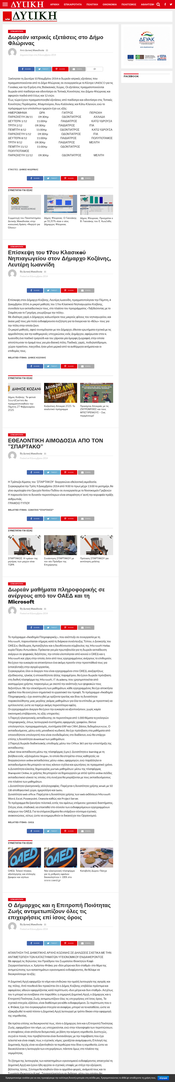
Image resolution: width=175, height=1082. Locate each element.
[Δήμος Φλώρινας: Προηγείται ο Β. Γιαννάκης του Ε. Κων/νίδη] (96, 213)
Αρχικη (54, 4)
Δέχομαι (163, 1078)
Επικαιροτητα (73, 4)
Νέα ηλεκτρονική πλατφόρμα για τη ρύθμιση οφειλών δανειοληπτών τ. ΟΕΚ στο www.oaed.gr (59, 875)
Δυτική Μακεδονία (34, 50)
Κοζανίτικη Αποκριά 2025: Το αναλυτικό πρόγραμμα (59, 408)
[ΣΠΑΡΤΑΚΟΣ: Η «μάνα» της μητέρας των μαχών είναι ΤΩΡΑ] (24, 554)
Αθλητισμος (149, 4)
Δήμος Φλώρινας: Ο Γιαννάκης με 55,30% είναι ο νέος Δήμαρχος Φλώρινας (60, 221)
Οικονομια (110, 4)
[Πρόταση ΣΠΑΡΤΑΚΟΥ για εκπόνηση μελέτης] (96, 554)
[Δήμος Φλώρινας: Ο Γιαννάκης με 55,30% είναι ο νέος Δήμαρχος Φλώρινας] (60, 213)
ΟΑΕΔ (31, 822)
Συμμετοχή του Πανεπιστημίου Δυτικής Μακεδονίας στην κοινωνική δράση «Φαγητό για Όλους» (24, 222)
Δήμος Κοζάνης (37, 357)
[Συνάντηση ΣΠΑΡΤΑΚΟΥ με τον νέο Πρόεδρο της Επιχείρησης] (60, 554)
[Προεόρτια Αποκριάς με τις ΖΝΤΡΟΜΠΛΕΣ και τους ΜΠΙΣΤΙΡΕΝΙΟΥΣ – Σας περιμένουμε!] (96, 401)
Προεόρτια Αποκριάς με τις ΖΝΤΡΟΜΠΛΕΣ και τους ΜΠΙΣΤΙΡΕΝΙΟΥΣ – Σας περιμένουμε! (94, 411)
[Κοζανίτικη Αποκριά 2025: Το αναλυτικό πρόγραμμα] (60, 401)
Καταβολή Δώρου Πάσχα (93, 870)
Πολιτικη (92, 4)
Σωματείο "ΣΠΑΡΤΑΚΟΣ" (40, 510)
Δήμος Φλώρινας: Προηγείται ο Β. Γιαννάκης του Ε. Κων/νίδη (96, 220)
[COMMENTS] (94, 68)
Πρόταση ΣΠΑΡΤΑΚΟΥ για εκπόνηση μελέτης (94, 560)
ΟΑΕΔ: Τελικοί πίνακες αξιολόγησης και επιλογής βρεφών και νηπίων (22, 874)
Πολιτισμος (129, 4)
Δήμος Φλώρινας (28, 169)
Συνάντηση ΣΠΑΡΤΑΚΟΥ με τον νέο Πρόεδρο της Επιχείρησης (59, 561)
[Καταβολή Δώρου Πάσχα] (96, 866)
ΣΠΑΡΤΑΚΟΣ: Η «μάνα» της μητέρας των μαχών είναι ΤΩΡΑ (23, 561)
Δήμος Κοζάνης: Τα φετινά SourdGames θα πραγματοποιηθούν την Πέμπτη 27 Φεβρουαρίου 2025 (22, 404)
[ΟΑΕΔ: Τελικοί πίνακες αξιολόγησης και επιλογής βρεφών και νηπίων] (24, 866)
